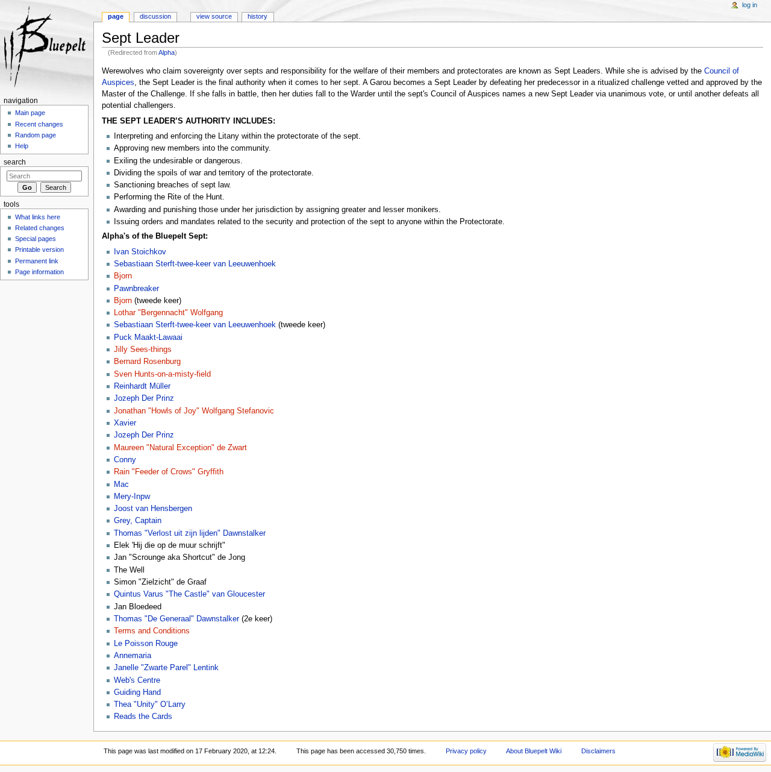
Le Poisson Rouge (146, 643)
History (257, 16)
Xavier (125, 423)
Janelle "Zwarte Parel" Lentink (166, 668)
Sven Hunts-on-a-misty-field (162, 374)
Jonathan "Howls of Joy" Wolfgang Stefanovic (194, 411)
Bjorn (123, 276)
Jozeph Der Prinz (144, 398)
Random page (35, 135)
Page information (39, 271)
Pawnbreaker (136, 288)
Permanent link (36, 261)
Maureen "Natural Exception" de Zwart (180, 448)
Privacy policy (466, 751)
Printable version (39, 249)
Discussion (155, 16)
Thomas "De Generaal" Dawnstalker (176, 619)
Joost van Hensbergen (153, 508)
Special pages (35, 238)
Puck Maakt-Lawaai (148, 337)
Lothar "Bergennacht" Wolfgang (168, 313)
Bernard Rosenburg (147, 361)
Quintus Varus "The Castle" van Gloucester (189, 594)
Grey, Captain (137, 520)
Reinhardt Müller (142, 386)
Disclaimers (598, 751)
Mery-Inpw (132, 496)
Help (21, 145)
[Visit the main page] (46, 46)
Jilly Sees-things (143, 349)
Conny (125, 460)
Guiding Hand (137, 692)
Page (115, 16)
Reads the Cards (143, 716)
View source (214, 16)
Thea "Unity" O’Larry (150, 704)
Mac (121, 484)
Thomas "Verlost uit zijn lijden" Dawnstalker (190, 533)
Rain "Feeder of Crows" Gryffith (168, 472)
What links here (37, 217)
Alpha (166, 52)
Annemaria (132, 655)
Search (15, 162)
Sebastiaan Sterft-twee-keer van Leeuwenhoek (195, 264)
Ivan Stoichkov (140, 252)
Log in (749, 4)
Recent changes (39, 124)
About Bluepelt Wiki (533, 751)
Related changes (39, 227)
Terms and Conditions (152, 631)
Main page (30, 112)
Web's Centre (137, 680)
